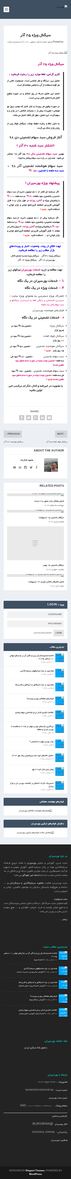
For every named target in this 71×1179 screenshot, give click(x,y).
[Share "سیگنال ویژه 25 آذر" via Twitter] (28, 417)
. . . (63, 919)
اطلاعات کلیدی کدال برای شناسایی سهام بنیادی (34, 712)
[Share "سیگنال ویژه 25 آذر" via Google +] (35, 417)
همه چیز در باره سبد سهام (43, 158)
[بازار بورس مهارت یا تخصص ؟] (59, 744)
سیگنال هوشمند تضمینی (50, 346)
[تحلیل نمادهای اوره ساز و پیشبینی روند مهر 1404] (59, 757)
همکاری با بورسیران (59, 1140)
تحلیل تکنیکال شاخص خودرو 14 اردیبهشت (46, 582)
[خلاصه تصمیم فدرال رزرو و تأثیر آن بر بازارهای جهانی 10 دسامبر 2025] (59, 658)
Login (58, 633)
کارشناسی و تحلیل (59, 1116)
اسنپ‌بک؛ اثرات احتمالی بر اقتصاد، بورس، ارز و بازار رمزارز (32, 784)
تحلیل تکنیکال (24, 985)
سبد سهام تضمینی (53, 356)
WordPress (35, 1174)
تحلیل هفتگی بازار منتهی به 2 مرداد (49, 501)
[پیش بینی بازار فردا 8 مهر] (59, 771)
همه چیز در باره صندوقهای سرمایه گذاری (37, 671)
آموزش (41, 972)
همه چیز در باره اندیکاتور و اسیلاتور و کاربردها (34, 685)
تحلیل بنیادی (23, 1013)
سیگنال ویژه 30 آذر (51, 256)
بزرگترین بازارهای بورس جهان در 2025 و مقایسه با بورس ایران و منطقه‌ (32, 727)
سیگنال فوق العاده (53, 336)
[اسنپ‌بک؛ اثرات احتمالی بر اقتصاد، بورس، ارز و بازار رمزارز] (59, 785)
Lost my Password (42, 633)
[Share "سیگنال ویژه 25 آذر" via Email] (49, 417)
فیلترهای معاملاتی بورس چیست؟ (40, 699)
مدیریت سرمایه (22, 972)
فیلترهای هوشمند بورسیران (48, 310)
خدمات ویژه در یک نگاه (41, 288)
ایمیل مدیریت (61, 1090)
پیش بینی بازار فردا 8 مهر (43, 769)
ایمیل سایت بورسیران (58, 1098)
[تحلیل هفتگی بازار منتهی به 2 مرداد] (35, 494)
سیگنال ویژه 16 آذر (27, 260)
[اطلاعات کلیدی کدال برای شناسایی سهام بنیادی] (59, 714)
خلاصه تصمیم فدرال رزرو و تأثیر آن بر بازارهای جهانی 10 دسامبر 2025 (32, 657)
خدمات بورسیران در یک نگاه (37, 281)
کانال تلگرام (30, 386)
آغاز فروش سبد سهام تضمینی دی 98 (35, 137)
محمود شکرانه (46, 42)
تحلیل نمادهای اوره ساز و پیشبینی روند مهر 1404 (32, 755)
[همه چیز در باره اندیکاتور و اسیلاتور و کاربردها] (59, 687)
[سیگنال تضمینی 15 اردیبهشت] (35, 511)
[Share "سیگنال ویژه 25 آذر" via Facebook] (21, 417)
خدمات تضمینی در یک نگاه (40, 317)
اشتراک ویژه (38, 959)
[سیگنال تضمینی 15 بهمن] (35, 543)
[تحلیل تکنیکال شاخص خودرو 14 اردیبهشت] (35, 575)
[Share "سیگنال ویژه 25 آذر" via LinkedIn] (42, 417)
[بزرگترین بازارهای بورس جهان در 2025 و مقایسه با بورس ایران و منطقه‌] (59, 728)
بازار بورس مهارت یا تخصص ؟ (42, 742)
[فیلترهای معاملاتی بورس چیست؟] (59, 701)
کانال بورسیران (60, 1124)
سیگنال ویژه (57, 325)
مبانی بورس (33, 972)
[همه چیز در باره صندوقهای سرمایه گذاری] (59, 673)
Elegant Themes (35, 1171)
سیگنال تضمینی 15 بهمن (53, 565)
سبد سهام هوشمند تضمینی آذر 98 (37, 166)
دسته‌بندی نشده (14, 42)
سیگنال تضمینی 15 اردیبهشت (51, 517)
